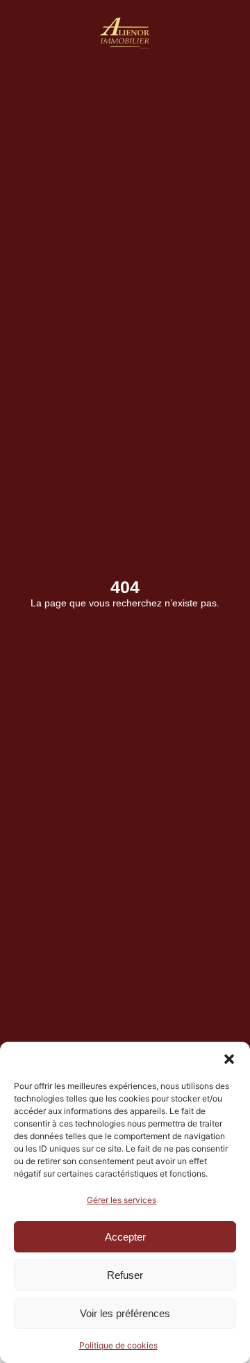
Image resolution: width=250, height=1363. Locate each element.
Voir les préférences (125, 1313)
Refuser (125, 1275)
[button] (229, 1059)
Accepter (125, 1237)
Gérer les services (121, 1200)
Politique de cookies (118, 1345)
